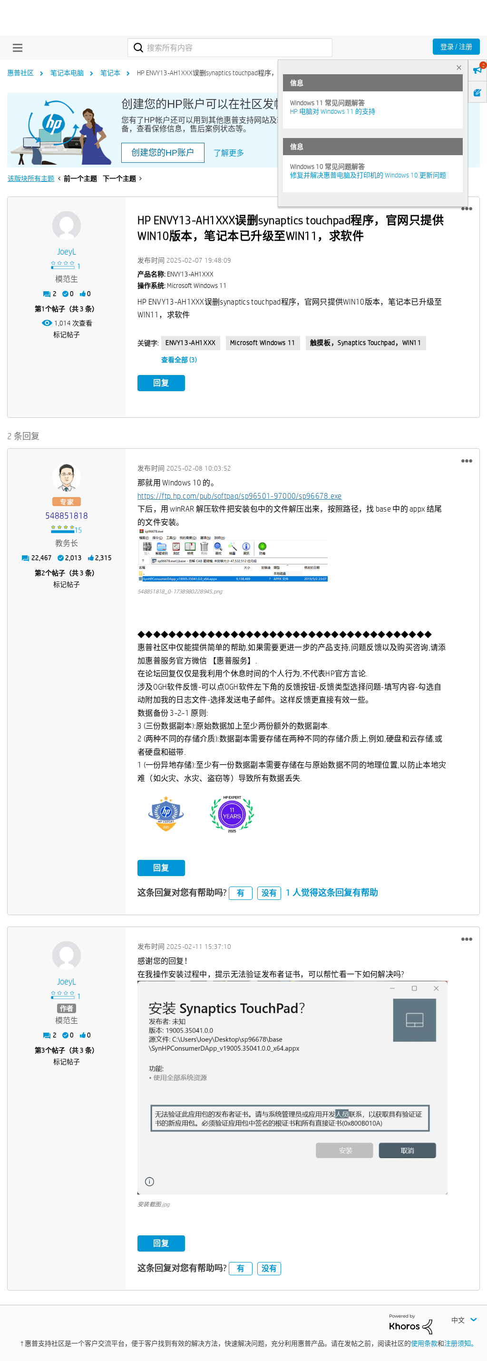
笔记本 (110, 73)
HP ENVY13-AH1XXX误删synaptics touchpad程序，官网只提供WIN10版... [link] (238, 73)
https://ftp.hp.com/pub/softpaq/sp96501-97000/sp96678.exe (239, 496)
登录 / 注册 (456, 46)
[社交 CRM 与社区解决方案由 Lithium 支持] (411, 1324)
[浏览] (15, 47)
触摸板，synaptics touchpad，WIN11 (366, 342)
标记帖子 (66, 334)
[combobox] (229, 47)
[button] (466, 209)
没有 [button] (269, 893)
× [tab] (459, 67)
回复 (161, 383)
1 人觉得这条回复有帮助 (332, 892)
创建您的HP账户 (163, 153)
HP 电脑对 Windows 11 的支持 (332, 111)
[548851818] (66, 477)
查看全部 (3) (179, 359)
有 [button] (240, 893)
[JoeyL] (66, 225)
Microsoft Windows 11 (263, 342)
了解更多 (229, 153)
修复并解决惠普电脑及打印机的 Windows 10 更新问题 (368, 175)
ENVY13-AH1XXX (191, 342)
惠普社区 (20, 73)
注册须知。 (460, 1343)
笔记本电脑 (67, 73)
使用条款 (424, 1343)
